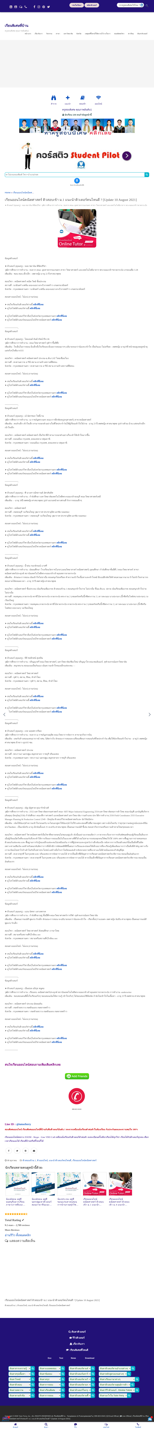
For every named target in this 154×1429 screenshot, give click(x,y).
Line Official (126, 1416)
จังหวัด (78, 34)
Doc (49, 1358)
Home (8, 192)
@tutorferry (23, 1124)
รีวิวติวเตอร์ (78, 1337)
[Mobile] (26, 7)
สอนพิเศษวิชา (119, 34)
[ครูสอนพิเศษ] (77, 138)
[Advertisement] (77, 64)
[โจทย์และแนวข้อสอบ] (150, 1419)
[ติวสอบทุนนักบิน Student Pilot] (77, 169)
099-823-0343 (99, 1416)
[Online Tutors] (98, 97)
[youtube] (15, 7)
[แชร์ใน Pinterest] (25, 1151)
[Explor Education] (53, 97)
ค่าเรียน (131, 34)
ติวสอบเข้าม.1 (29, 1160)
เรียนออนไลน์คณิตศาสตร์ (25, 192)
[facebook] (34, 7)
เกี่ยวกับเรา (39, 34)
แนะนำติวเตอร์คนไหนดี (60, 1160)
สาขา (58, 34)
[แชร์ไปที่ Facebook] (9, 1151)
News (73, 1358)
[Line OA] (20, 7)
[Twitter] (48, 7)
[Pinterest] (43, 7)
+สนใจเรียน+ (77, 5)
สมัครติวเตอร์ (92, 5)
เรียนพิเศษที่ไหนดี (78, 1350)
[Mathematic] (68, 97)
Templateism (72, 1416)
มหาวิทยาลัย (68, 34)
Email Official (114, 1416)
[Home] (11, 7)
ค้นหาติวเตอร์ (142, 34)
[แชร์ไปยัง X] (17, 1151)
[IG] (39, 7)
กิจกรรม (49, 34)
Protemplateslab (85, 1416)
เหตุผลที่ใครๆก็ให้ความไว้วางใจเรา (98, 34)
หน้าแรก (28, 34)
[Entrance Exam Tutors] (82, 97)
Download (89, 1358)
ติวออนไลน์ (42, 1160)
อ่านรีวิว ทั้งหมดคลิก (18, 1235)
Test (61, 1358)
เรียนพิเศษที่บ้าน (16, 25)
